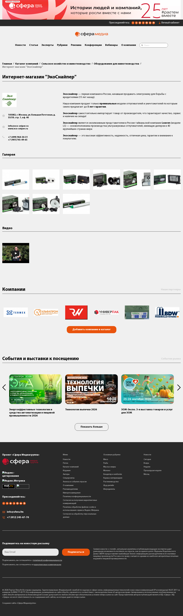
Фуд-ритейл (108, 485)
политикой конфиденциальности (47, 560)
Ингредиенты (109, 489)
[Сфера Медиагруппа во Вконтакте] (136, 23)
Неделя (147, 467)
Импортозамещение (71, 493)
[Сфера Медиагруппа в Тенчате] (146, 23)
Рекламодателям (70, 489)
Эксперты (47, 45)
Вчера (146, 463)
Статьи (33, 45)
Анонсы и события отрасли (75, 482)
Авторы (66, 474)
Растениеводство (111, 482)
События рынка (171, 359)
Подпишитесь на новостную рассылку (25, 543)
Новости (20, 45)
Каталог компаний (71, 467)
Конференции (93, 45)
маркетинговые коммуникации (47, 565)
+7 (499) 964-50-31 (18, 137)
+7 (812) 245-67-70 (18, 517)
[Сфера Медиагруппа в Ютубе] (139, 23)
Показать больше (92, 427)
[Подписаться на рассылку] (150, 23)
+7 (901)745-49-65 (17, 140)
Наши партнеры (171, 289)
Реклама (76, 45)
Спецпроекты (68, 478)
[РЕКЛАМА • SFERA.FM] (91, 18)
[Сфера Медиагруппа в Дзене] (133, 23)
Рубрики (62, 45)
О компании (128, 45)
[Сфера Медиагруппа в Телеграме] (143, 23)
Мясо (105, 459)
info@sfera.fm (15, 512)
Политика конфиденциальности (77, 497)
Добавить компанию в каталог (91, 329)
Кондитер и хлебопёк (112, 474)
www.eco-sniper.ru (18, 129)
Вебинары (111, 45)
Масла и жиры (109, 467)
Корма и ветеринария (112, 478)
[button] (5, 387)
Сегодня (147, 459)
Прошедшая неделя (152, 471)
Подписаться (76, 552)
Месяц (146, 474)
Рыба (105, 463)
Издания (66, 471)
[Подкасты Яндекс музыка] (153, 23)
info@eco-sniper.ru (18, 126)
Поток (65, 463)
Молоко (106, 471)
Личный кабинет (170, 23)
